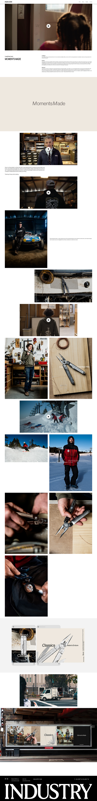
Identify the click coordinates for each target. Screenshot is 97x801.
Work (79, 1)
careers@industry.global (26, 780)
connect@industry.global (15, 780)
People (87, 1)
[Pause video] (95, 129)
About (83, 1)
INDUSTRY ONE (37, 779)
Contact (91, 1)
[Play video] (48, 26)
